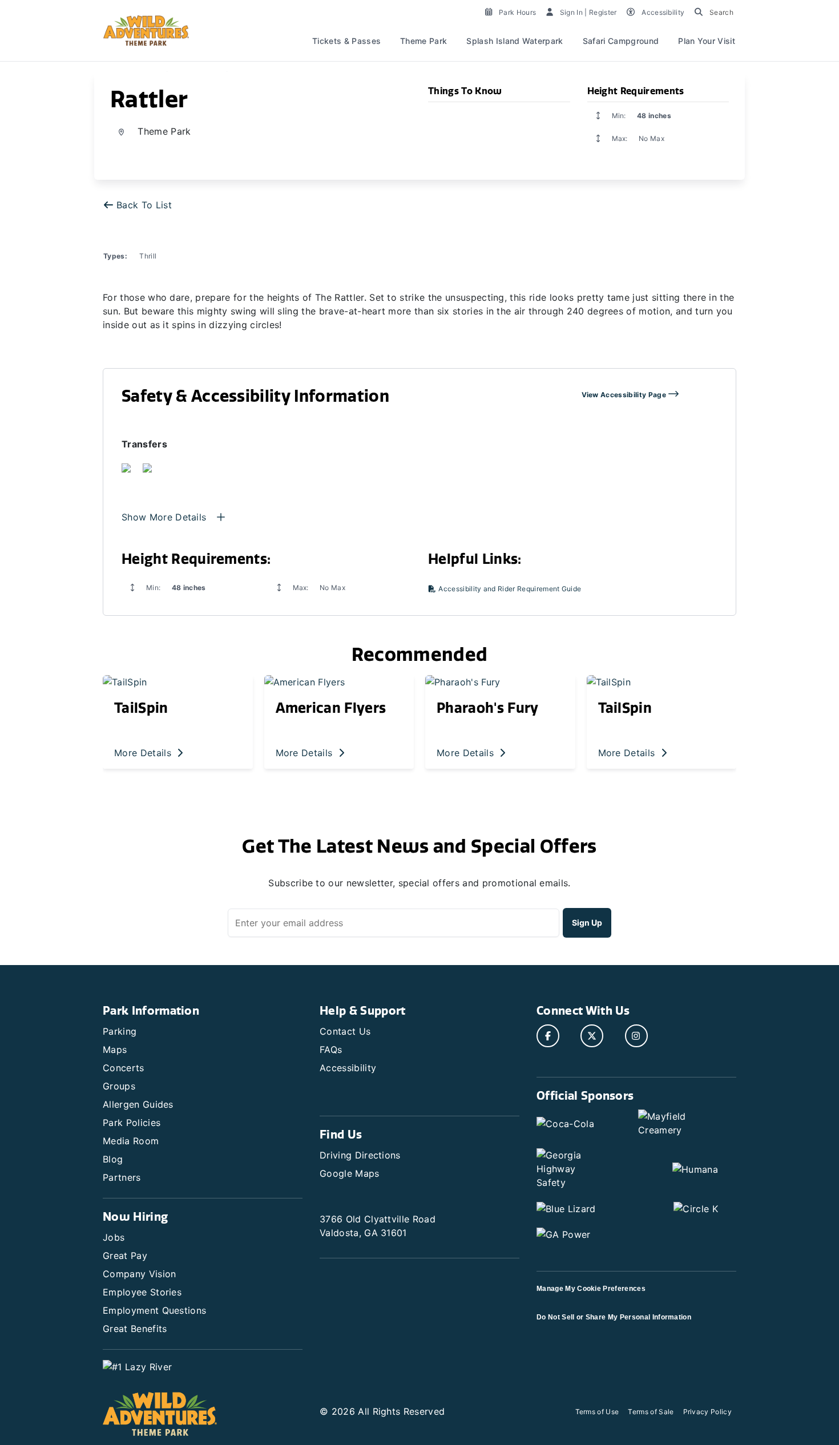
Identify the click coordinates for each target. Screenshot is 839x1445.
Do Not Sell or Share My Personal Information (614, 1317)
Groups (119, 1086)
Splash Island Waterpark (514, 41)
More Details (144, 752)
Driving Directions (360, 1155)
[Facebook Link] (548, 1035)
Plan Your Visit (706, 41)
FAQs (331, 1049)
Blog (113, 1159)
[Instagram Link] (636, 1035)
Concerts (123, 1067)
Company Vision (139, 1273)
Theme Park (423, 41)
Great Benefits (135, 1328)
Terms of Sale (650, 1411)
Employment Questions (154, 1310)
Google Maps (350, 1173)
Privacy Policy (707, 1411)
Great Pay (125, 1255)
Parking (119, 1031)
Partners (122, 1177)
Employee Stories (142, 1292)
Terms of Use (597, 1411)
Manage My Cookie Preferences (591, 1289)
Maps (115, 1049)
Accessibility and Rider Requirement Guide (509, 588)
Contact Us (345, 1031)
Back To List (144, 205)
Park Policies (131, 1122)
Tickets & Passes (346, 41)
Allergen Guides (138, 1104)
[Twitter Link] (591, 1035)
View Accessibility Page (625, 394)
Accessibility (348, 1067)
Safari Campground (621, 41)
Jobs (113, 1237)
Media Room (131, 1141)
